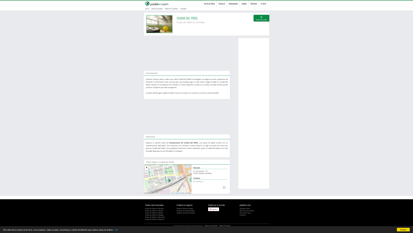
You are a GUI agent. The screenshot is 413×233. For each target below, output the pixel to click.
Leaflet (172, 193)
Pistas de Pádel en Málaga (154, 215)
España (214, 209)
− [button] (146, 170)
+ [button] (146, 167)
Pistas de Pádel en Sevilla (154, 211)
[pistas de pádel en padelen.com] (156, 4)
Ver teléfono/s (198, 181)
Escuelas (221, 4)
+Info (116, 229)
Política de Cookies (225, 225)
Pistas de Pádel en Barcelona (155, 217)
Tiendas (244, 4)
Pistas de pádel (157, 9)
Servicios (253, 4)
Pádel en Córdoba (171, 9)
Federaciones (233, 4)
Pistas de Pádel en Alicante (154, 208)
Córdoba (183, 9)
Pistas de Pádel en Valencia (154, 219)
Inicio (147, 9)
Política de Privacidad (211, 225)
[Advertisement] (187, 52)
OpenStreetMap (180, 193)
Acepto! (403, 229)
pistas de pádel (209, 4)
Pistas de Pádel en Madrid (154, 213)
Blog (264, 4)
